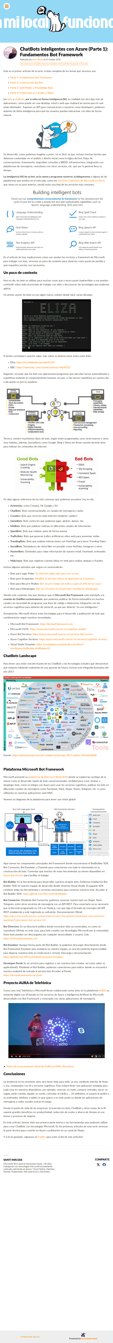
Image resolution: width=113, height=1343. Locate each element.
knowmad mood (89, 1338)
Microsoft (83, 64)
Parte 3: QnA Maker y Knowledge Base (31, 88)
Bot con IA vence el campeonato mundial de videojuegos (67, 589)
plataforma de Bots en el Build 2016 (48, 777)
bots (10, 99)
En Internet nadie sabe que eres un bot (57, 573)
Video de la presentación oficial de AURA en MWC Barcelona (40, 1066)
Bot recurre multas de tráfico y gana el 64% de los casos (70, 584)
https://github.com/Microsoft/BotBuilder (45, 894)
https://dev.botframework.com (56, 624)
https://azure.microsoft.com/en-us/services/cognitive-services (73, 639)
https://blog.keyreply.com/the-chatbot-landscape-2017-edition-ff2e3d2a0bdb (54, 755)
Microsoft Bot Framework (68, 64)
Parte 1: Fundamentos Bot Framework (31, 77)
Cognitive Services (41, 64)
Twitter (42, 1137)
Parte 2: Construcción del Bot (26, 83)
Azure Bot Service (13, 875)
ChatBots (53, 64)
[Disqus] (56, 1216)
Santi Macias (37, 60)
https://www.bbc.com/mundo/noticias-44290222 (43, 367)
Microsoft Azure (26, 64)
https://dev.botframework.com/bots (22, 975)
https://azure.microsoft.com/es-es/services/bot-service (63, 634)
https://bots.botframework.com (20, 938)
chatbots (19, 99)
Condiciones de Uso (30, 1337)
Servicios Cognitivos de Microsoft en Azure (81, 181)
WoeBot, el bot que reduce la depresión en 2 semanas (64, 579)
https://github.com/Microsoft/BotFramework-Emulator (33, 957)
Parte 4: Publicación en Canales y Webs (32, 93)
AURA (102, 990)
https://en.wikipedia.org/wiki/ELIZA (36, 362)
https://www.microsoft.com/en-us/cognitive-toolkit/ (58, 629)
